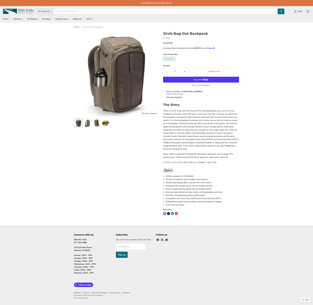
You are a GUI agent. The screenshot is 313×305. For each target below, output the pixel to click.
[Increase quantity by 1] (184, 71)
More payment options (201, 85)
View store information (174, 97)
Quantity (166, 66)
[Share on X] (168, 213)
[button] (78, 123)
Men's (6, 19)
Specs (168, 170)
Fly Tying (46, 19)
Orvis (168, 38)
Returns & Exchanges (99, 293)
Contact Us (126, 293)
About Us (77, 19)
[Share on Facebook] (164, 213)
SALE (89, 19)
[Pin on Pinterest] (176, 213)
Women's (18, 19)
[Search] (281, 11)
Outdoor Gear (61, 19)
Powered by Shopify (81, 298)
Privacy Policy (115, 293)
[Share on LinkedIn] (172, 213)
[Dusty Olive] (169, 61)
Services (86, 293)
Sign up (122, 254)
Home (76, 27)
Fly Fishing (32, 19)
